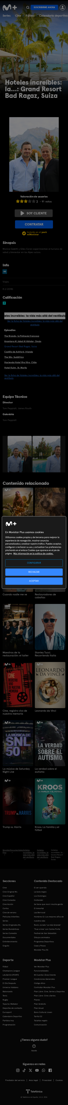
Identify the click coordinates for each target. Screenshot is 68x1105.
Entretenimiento (10, 941)
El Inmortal (39, 908)
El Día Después (9, 983)
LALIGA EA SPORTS (11, 975)
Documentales (9, 937)
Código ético (39, 983)
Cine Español (8, 896)
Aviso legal (33, 1080)
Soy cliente (37, 213)
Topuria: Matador (10, 1004)
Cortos (6, 908)
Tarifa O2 (38, 1016)
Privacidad (46, 1080)
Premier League (10, 979)
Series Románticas (11, 929)
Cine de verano (9, 912)
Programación (9, 1025)
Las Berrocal (39, 912)
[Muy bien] (33, 201)
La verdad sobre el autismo (46, 770)
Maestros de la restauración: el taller (16, 654)
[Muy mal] (18, 201)
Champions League (11, 971)
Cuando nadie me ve (15, 594)
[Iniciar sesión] (62, 7)
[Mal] (22, 201)
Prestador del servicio (15, 1080)
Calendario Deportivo (12, 1016)
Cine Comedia (9, 900)
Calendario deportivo (53, 15)
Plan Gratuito (40, 1004)
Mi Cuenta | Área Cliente (45, 975)
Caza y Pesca (40, 946)
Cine (18, 15)
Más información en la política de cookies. (33, 553)
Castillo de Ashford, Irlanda (18, 351)
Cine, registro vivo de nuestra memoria (15, 712)
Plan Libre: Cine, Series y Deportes (49, 991)
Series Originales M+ (12, 925)
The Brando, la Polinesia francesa (21, 336)
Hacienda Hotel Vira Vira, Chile (20, 362)
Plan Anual (39, 1008)
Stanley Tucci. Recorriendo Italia (45, 654)
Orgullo (6, 946)
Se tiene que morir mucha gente (48, 904)
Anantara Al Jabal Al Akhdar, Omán (22, 341)
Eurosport (7, 1012)
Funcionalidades (41, 971)
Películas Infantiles (11, 917)
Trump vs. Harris (12, 827)
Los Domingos (40, 896)
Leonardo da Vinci (45, 710)
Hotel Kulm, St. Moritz (15, 367)
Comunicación (40, 1025)
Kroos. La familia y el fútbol (47, 829)
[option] (20, 454)
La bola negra (40, 892)
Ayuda (34, 1050)
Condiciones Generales (44, 979)
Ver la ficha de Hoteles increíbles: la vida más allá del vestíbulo (32, 376)
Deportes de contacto (12, 1008)
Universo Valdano (10, 987)
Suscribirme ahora (44, 7)
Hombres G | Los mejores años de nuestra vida (49, 919)
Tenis (5, 995)
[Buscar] (27, 7)
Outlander (38, 900)
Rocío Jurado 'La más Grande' (47, 925)
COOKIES (59, 1080)
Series (7, 15)
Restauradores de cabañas (45, 596)
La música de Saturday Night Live (16, 770)
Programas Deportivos (44, 941)
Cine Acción (8, 904)
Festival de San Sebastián (45, 933)
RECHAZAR (34, 572)
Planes (37, 1000)
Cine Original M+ (10, 892)
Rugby (5, 1000)
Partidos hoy (8, 1020)
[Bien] (30, 201)
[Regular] (26, 201)
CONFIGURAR (34, 563)
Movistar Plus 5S (41, 950)
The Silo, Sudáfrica (14, 357)
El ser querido (40, 887)
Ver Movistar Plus (41, 966)
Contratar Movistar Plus (44, 987)
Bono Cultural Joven (43, 1012)
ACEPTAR (34, 581)
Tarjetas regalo (40, 1020)
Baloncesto (8, 991)
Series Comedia (10, 933)
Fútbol (30, 15)
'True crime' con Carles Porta (47, 929)
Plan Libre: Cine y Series (44, 995)
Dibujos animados (42, 937)
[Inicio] (10, 7)
